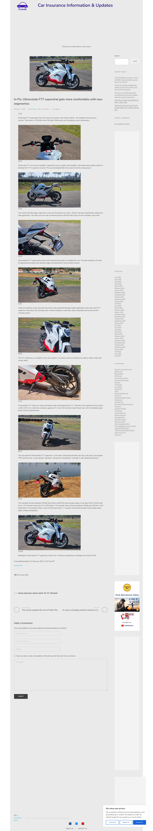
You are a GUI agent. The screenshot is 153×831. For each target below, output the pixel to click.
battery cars (118, 372)
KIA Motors (118, 411)
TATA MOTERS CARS (122, 428)
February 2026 (119, 288)
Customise (112, 822)
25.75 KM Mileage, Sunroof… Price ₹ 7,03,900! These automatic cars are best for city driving (126, 80)
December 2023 (120, 340)
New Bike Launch (120, 420)
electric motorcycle (25, 593)
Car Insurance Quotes (122, 380)
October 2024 (119, 319)
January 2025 (119, 312)
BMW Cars (118, 376)
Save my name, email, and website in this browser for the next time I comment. (46, 656)
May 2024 (118, 330)
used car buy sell (120, 433)
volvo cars (118, 435)
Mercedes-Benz (120, 417)
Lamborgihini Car (120, 413)
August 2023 (119, 349)
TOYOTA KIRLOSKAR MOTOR (124, 430)
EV (45, 593)
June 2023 (118, 354)
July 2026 (118, 277)
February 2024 (119, 336)
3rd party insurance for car (123, 369)
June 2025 (118, 306)
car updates (56, 109)
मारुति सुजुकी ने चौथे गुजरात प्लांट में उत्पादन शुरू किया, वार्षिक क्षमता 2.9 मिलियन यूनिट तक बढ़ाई (127, 108)
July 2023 (118, 351)
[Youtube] (83, 823)
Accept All (139, 822)
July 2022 (118, 356)
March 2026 (118, 286)
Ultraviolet (53, 593)
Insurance (118, 406)
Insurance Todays (120, 409)
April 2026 (118, 284)
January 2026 (119, 290)
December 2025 (120, 293)
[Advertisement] (76, 29)
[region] (126, 816)
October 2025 (119, 297)
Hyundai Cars (119, 402)
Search (117, 56)
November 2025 (120, 295)
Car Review (118, 385)
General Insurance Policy (123, 398)
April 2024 (118, 332)
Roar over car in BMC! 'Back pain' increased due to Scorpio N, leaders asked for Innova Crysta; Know (126, 95)
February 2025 (119, 310)
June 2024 (118, 327)
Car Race (117, 382)
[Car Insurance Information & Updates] (22, 6)
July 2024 (118, 325)
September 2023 (120, 347)
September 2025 (120, 299)
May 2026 (118, 282)
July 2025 (118, 303)
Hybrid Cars (118, 400)
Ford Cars (118, 396)
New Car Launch (120, 422)
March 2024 (118, 334)
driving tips (118, 389)
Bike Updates (119, 374)
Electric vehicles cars (121, 393)
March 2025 (118, 308)
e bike (116, 391)
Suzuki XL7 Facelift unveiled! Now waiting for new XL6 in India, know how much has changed (126, 87)
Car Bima (33, 109)
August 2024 (119, 323)
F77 (48, 593)
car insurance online (121, 378)
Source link (18, 565)
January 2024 (119, 338)
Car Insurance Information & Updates (75, 5)
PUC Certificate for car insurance (125, 426)
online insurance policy (122, 424)
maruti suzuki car (120, 415)
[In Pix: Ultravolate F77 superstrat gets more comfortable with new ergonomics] (49, 532)
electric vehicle (37, 593)
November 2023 (120, 343)
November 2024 (120, 317)
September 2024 (120, 321)
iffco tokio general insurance (124, 404)
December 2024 (120, 314)
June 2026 (118, 279)
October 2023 (119, 345)
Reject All (126, 822)
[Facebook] (70, 823)
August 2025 (119, 301)
